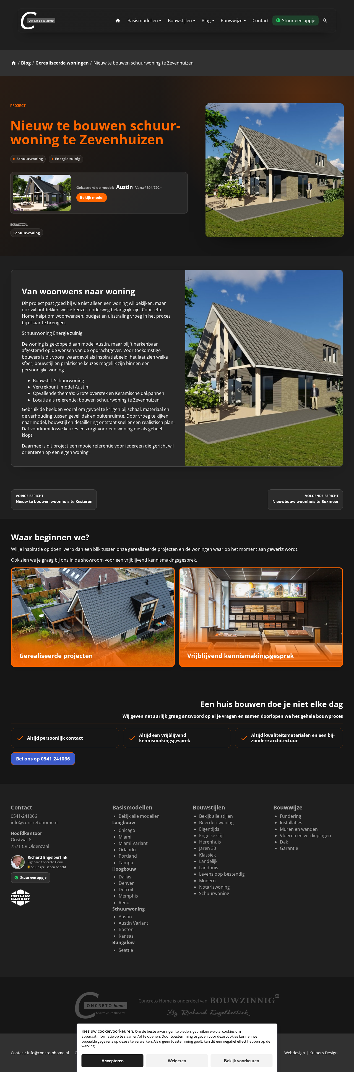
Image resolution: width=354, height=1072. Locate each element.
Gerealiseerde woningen (62, 63)
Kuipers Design (323, 1052)
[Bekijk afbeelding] (264, 368)
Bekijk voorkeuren (241, 1060)
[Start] (118, 21)
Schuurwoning (27, 232)
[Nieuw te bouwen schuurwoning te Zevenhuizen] (274, 170)
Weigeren (177, 1060)
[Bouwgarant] (56, 898)
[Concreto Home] (38, 20)
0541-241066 (24, 816)
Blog (26, 63)
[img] (29, 867)
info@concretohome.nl (35, 822)
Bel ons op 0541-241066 (43, 758)
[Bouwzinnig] (244, 998)
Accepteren (112, 1060)
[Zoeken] (325, 21)
